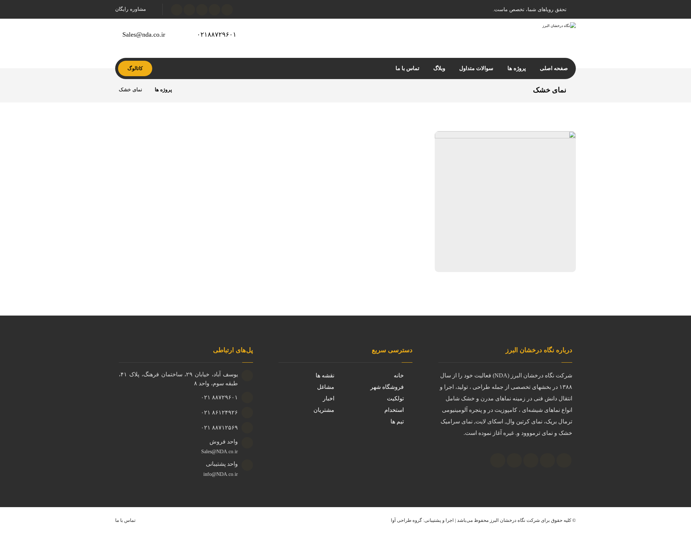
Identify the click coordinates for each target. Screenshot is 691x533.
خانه (399, 375)
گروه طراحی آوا (406, 520)
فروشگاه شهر (387, 387)
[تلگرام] (189, 9)
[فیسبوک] (227, 9)
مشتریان (323, 410)
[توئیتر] (214, 9)
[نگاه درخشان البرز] (187, 89)
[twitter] (514, 460)
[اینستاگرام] (202, 9)
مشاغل (325, 387)
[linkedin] (530, 460)
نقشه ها (325, 375)
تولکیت (395, 398)
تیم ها (397, 421)
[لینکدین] (176, 9)
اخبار (328, 398)
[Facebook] (497, 460)
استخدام (394, 410)
